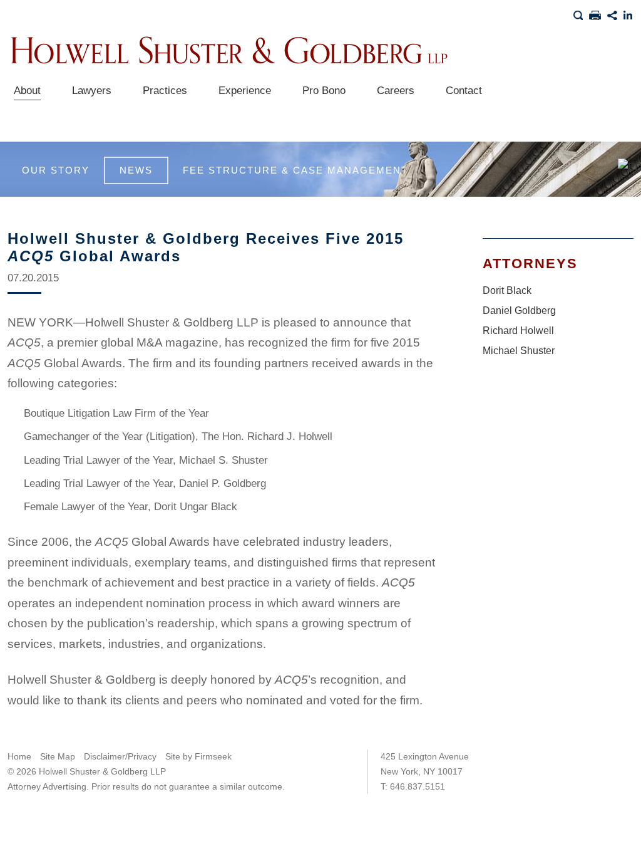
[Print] (595, 13)
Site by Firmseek (198, 756)
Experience (244, 91)
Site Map (57, 756)
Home (19, 756)
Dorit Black (507, 290)
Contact (464, 91)
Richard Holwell (518, 330)
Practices (165, 91)
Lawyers (91, 91)
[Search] (578, 13)
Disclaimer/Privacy (120, 756)
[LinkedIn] (628, 13)
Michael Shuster (519, 350)
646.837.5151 (417, 786)
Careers (395, 91)
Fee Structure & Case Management (295, 170)
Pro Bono (324, 91)
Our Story (56, 170)
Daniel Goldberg (519, 310)
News (136, 170)
